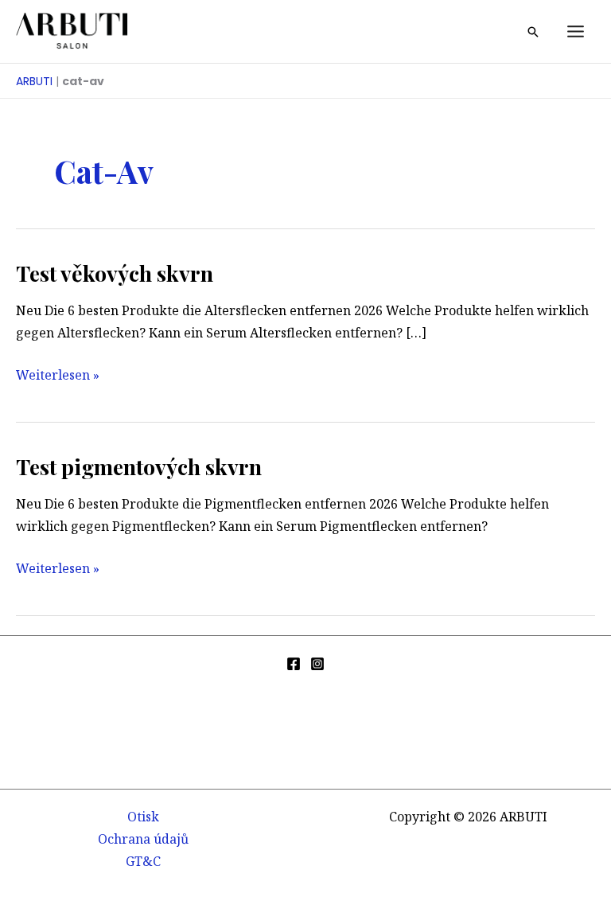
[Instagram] (317, 664)
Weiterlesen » (57, 375)
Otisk (143, 816)
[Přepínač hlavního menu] (575, 31)
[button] (533, 32)
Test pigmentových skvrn (139, 466)
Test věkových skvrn (114, 273)
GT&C (143, 861)
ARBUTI (34, 81)
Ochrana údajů (143, 839)
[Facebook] (293, 664)
